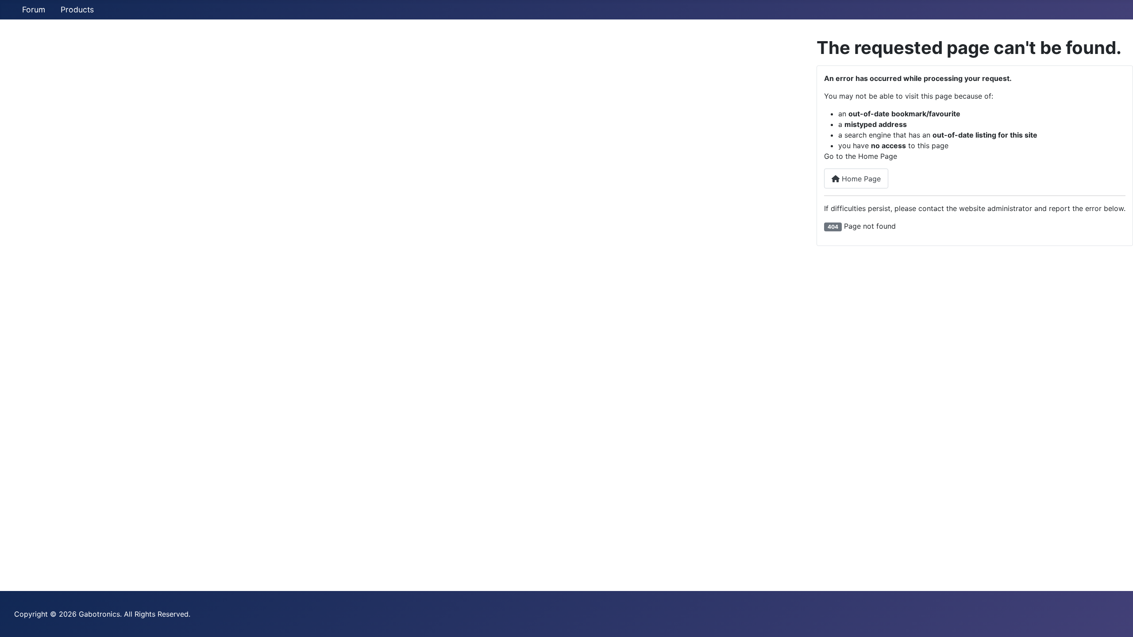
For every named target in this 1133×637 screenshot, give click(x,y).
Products (77, 9)
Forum (33, 9)
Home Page (860, 178)
